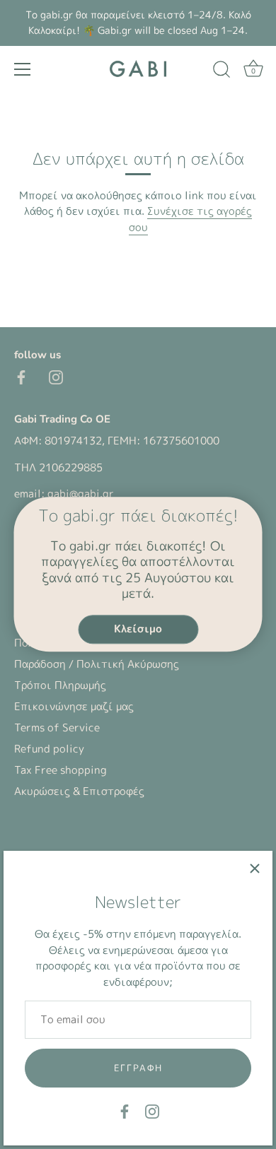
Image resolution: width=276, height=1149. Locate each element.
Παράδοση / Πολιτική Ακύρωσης (96, 663)
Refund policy (49, 748)
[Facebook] (124, 1110)
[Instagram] (152, 1110)
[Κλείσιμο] (254, 868)
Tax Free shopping (60, 769)
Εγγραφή (138, 1067)
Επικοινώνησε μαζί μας (74, 706)
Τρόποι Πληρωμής (60, 685)
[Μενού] (22, 69)
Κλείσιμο (138, 628)
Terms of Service (57, 727)
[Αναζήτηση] (221, 71)
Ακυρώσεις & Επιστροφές (79, 791)
